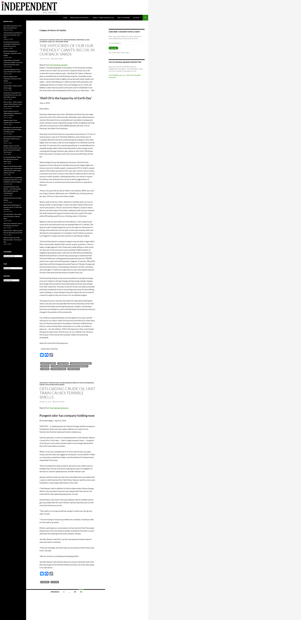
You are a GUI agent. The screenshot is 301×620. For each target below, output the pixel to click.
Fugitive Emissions (86, 383)
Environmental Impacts (69, 383)
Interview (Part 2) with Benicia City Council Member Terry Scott (13, 35)
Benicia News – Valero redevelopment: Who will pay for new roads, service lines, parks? (13, 104)
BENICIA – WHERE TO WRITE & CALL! (103, 17)
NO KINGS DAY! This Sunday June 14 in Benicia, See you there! (12, 216)
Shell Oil (51, 41)
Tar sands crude (61, 41)
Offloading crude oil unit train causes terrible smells (67, 393)
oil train (55, 582)
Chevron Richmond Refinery (81, 363)
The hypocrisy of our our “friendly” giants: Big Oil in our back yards (67, 50)
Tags (5, 264)
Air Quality (44, 40)
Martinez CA (81, 40)
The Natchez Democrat (59, 408)
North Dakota (74, 369)
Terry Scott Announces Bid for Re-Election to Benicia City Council (13, 139)
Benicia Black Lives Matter (79, 17)
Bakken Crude (54, 40)
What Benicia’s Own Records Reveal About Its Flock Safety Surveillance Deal (12, 130)
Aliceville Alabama (48, 363)
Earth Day (45, 366)
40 (75, 592)
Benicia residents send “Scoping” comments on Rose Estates (12, 79)
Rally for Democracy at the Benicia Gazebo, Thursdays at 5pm (13, 240)
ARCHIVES (136, 17)
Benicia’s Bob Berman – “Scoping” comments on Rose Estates (12, 53)
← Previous (54, 592)
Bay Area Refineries (68, 40)
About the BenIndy (123, 17)
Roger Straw (58, 59)
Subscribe (113, 48)
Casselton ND (63, 363)
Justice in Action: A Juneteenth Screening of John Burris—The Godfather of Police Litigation (13, 180)
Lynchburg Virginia (58, 369)
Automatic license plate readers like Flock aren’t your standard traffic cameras (13, 95)
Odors (42, 385)
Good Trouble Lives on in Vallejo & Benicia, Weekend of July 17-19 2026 (13, 113)
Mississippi (45, 582)
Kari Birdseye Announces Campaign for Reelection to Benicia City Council (12, 44)
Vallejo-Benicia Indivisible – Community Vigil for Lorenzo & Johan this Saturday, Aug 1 (13, 62)
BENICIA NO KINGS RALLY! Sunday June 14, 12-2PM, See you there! (13, 207)
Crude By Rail (54, 383)
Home (65, 17)
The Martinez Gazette (58, 65)
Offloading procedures (54, 385)
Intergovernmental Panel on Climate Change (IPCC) (69, 366)
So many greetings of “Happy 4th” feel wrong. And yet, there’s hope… (12, 159)
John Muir (45, 369)
